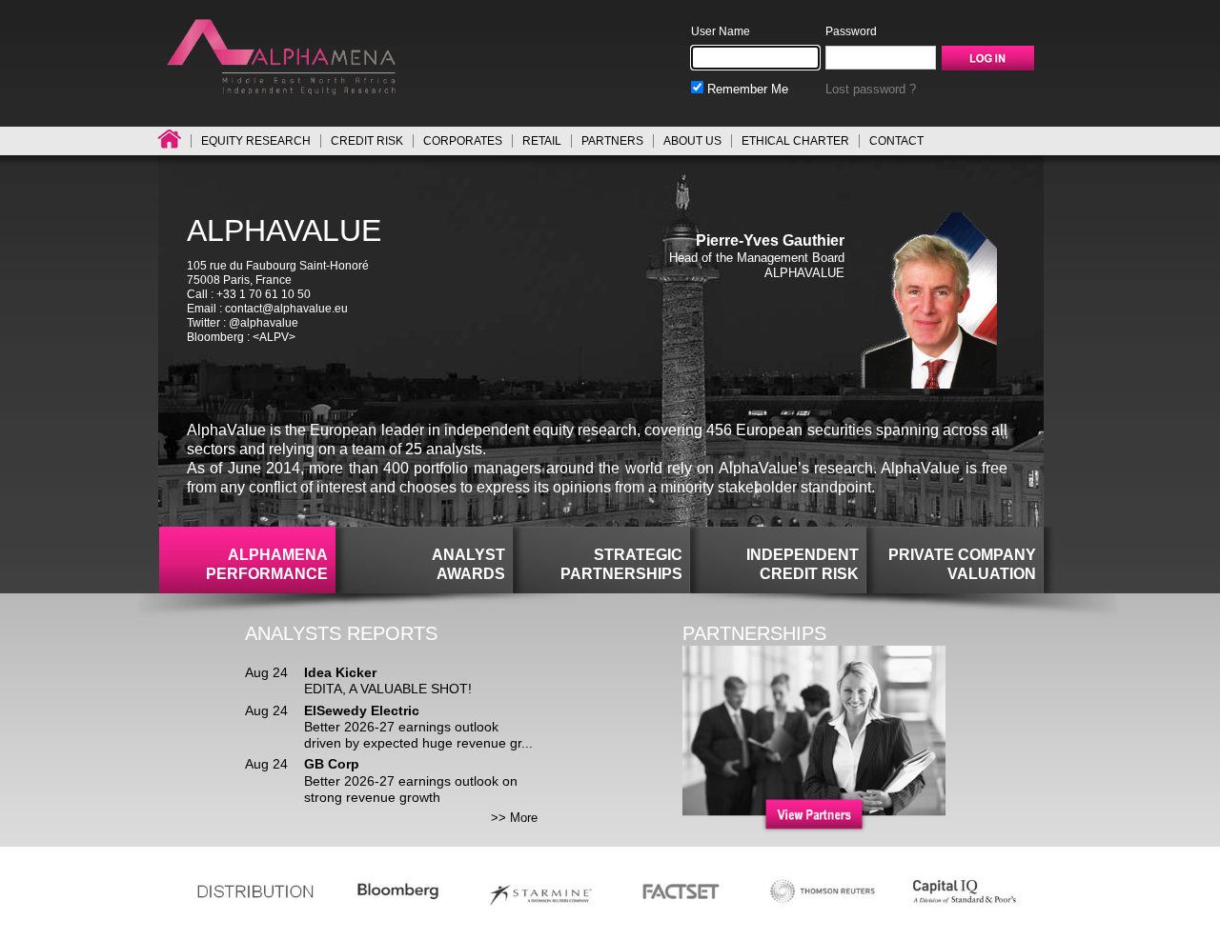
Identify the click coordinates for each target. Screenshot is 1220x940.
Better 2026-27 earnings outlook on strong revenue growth (411, 789)
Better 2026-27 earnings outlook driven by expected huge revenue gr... (418, 734)
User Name (720, 31)
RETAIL (541, 141)
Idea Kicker (340, 672)
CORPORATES (462, 141)
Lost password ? (870, 89)
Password (851, 31)
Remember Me (745, 89)
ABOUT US (692, 141)
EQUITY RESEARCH (256, 141)
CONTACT (896, 141)
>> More (514, 817)
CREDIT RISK (367, 141)
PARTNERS (612, 141)
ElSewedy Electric (361, 710)
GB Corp (331, 763)
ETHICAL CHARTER (795, 141)
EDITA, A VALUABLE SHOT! (388, 688)
